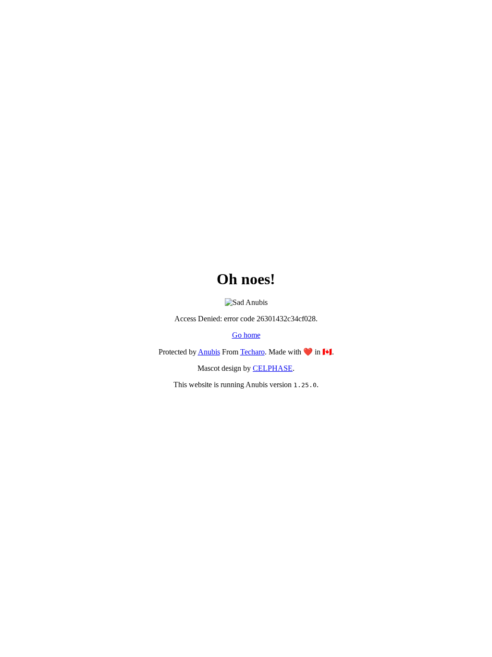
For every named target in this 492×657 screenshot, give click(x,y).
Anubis (209, 352)
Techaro (252, 352)
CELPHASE (273, 368)
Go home (246, 335)
